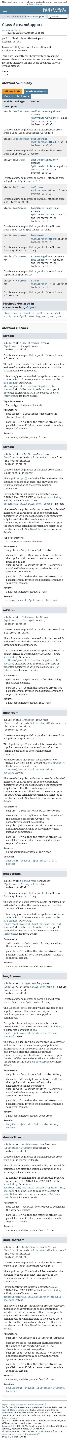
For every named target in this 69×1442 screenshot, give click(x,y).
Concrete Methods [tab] (16, 96)
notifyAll (20, 316)
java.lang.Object (11, 30)
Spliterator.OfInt (42, 166)
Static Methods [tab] (36, 91)
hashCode (55, 313)
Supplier (53, 111)
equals (17, 313)
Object (17, 41)
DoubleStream (21, 111)
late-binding (11, 382)
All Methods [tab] (12, 91)
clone (7, 313)
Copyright (7, 1426)
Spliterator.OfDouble (44, 118)
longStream (37, 208)
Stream (22, 256)
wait (45, 316)
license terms (35, 4)
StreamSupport (36, 16)
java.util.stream (14, 16)
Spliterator (38, 259)
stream (35, 256)
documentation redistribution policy (20, 1434)
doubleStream (39, 111)
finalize (29, 313)
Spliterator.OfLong (43, 214)
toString (34, 316)
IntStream (19, 159)
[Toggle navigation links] (4, 10)
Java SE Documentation (14, 1410)
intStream (37, 159)
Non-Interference (40, 529)
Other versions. (9, 1418)
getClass (42, 313)
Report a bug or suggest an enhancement (23, 1405)
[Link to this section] (34, 83)
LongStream (19, 208)
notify (8, 316)
